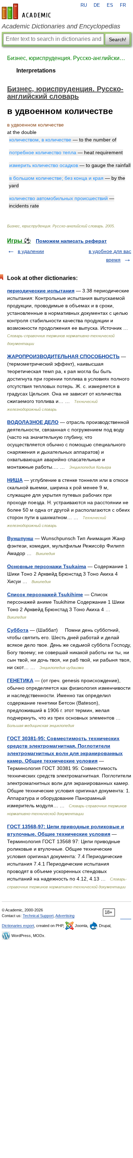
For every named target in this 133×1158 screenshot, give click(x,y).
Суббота (17, 630)
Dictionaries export (18, 925)
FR (123, 5)
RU (84, 5)
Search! (117, 39)
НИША (15, 480)
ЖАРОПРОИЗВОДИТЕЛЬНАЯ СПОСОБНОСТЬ (63, 356)
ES (110, 5)
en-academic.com (27, 11)
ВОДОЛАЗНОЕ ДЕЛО (33, 422)
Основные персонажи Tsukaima (46, 566)
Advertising (64, 916)
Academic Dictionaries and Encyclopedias (61, 26)
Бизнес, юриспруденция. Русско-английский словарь (66, 58)
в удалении (31, 251)
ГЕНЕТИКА (20, 680)
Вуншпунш (20, 538)
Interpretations (36, 71)
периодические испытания (40, 290)
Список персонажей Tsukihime (45, 594)
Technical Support (38, 916)
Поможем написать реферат (71, 241)
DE (97, 5)
